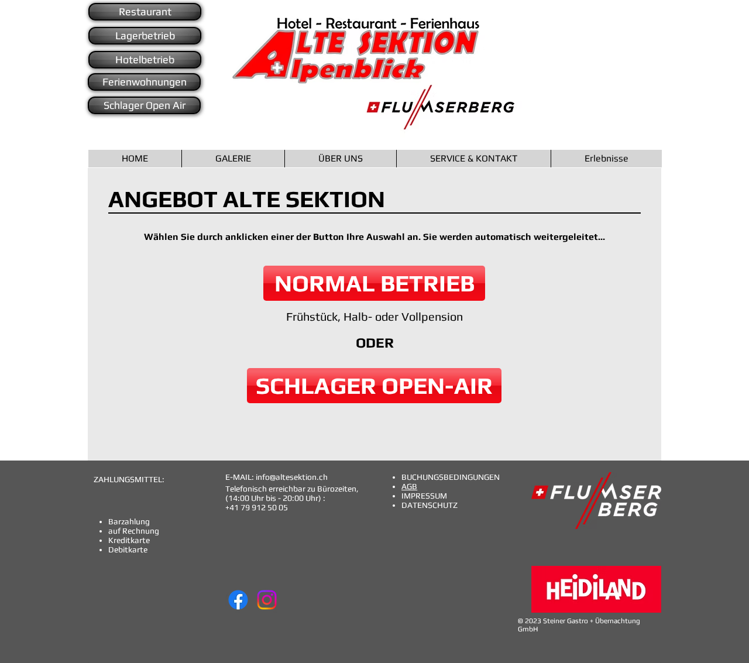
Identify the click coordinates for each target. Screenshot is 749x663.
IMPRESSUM (424, 495)
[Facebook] (238, 600)
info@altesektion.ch (292, 477)
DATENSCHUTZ (429, 505)
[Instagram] (267, 600)
